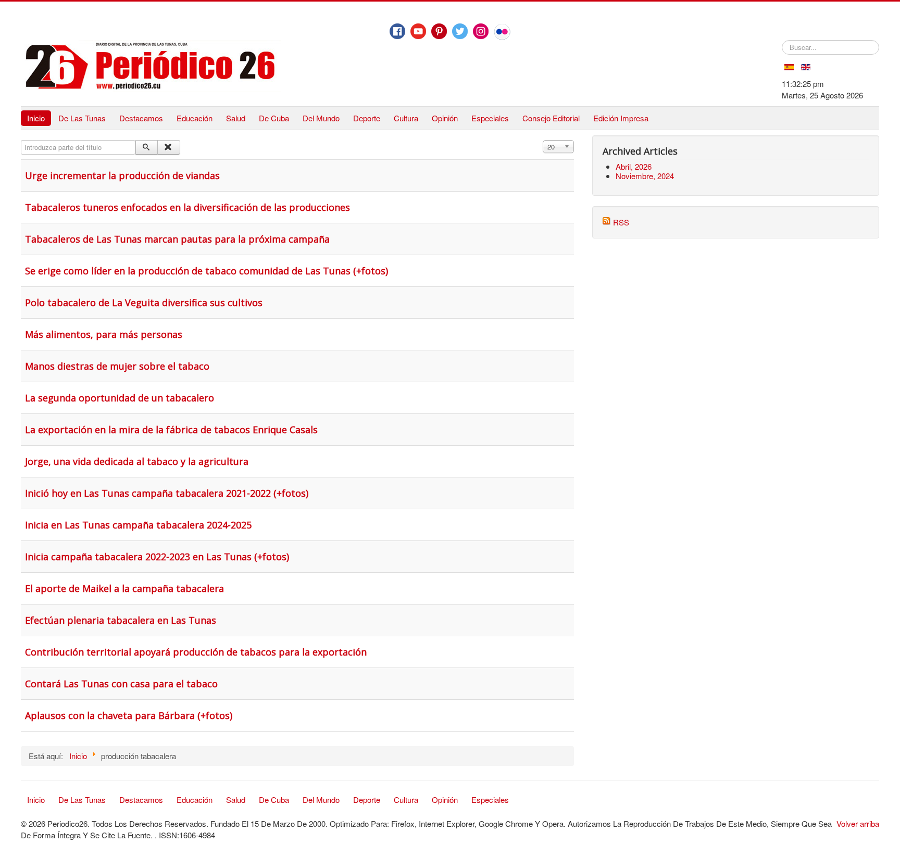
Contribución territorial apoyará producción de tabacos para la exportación (196, 652)
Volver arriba (857, 823)
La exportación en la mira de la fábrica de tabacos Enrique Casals (171, 429)
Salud (235, 117)
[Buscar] (146, 147)
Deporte (366, 117)
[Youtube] (418, 31)
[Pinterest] (439, 31)
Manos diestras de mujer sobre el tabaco (117, 366)
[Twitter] (460, 31)
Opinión (445, 117)
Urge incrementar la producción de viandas (122, 175)
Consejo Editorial (551, 117)
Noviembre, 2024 (645, 175)
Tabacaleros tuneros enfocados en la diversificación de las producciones (187, 207)
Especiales (490, 117)
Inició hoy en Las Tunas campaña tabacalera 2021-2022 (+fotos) (166, 493)
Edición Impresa (620, 117)
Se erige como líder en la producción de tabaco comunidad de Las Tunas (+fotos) (206, 271)
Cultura (406, 117)
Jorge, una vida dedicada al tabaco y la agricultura (136, 461)
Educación (195, 117)
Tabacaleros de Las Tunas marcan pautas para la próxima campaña (177, 239)
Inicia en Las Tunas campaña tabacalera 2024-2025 (138, 525)
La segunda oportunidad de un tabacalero (119, 398)
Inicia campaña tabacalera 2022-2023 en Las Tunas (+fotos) (157, 556)
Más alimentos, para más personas (103, 334)
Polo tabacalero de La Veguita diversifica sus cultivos (143, 302)
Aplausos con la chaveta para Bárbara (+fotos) (128, 715)
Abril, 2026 (634, 166)
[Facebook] (397, 31)
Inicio (36, 117)
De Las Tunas (82, 117)
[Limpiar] (168, 147)
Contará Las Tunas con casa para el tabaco (121, 683)
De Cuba (274, 117)
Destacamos (141, 117)
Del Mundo (321, 117)
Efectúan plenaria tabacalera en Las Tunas (120, 620)
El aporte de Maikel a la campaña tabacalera (124, 588)
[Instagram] (481, 31)
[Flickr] (502, 31)
